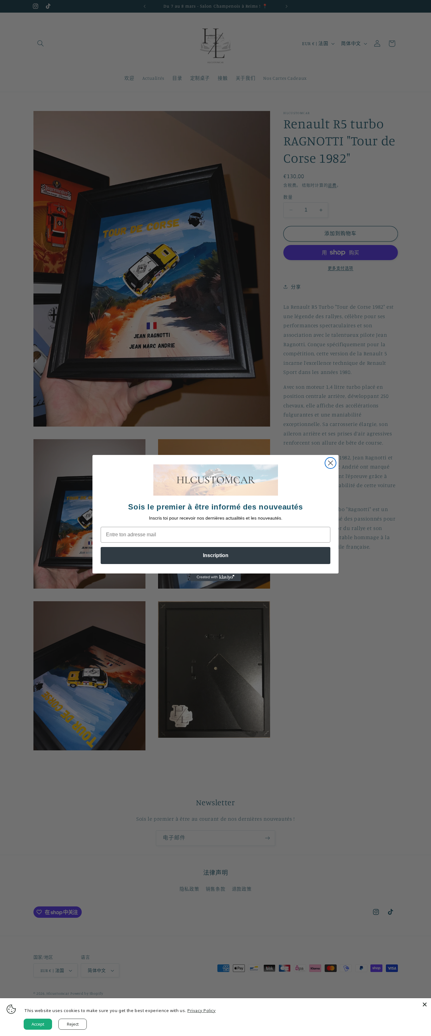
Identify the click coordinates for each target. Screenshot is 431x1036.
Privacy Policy (201, 1010)
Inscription (215, 555)
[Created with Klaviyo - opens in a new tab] (215, 577)
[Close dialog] (330, 463)
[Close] (425, 1004)
